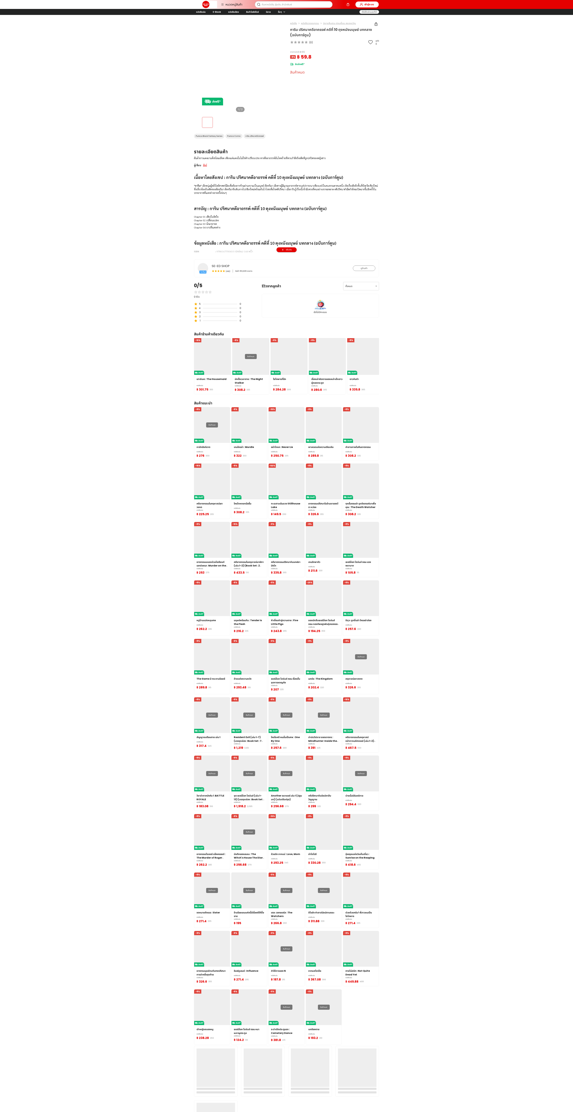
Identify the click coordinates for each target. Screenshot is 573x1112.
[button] (369, 12)
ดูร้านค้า (364, 268)
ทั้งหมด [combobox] (348, 286)
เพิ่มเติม (289, 249)
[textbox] (286, 231)
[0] (348, 4)
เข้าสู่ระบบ (369, 4)
